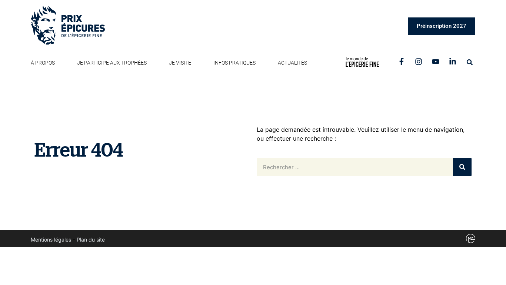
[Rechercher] (462, 167)
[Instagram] (418, 61)
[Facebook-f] (401, 61)
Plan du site (91, 239)
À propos (43, 63)
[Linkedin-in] (452, 61)
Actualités (292, 63)
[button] (469, 62)
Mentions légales (51, 239)
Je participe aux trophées (112, 63)
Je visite (180, 63)
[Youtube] (435, 61)
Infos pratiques (234, 63)
